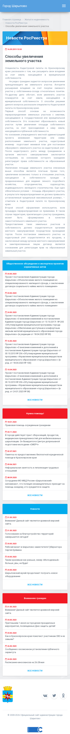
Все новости (35, 400)
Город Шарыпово (15, 6)
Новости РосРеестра (16, 23)
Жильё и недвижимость (36, 19)
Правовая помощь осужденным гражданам (27, 425)
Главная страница (12, 19)
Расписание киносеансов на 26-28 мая (24, 662)
